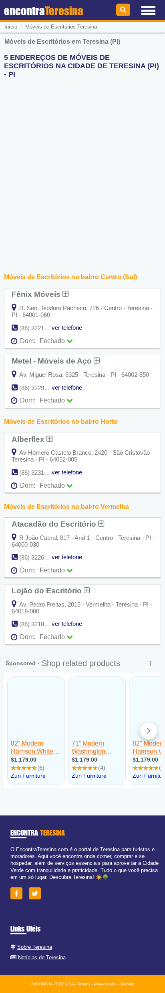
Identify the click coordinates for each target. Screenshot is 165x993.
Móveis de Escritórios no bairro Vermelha (66, 506)
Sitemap (127, 984)
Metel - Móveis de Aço (53, 360)
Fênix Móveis (37, 294)
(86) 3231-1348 (39, 472)
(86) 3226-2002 (39, 557)
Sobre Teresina (34, 947)
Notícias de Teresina (42, 957)
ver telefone (67, 327)
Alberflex (29, 439)
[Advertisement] (82, 167)
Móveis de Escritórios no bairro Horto (61, 421)
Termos (84, 984)
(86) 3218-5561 (39, 624)
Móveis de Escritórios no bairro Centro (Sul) (70, 277)
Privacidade (105, 984)
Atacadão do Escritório (55, 523)
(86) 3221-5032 (39, 328)
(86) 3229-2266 (39, 387)
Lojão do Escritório (48, 590)
